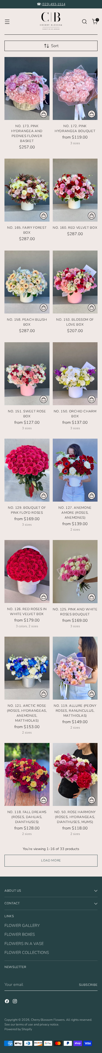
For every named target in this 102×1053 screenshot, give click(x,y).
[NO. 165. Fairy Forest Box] (27, 190)
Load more (51, 860)
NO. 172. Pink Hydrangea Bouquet (75, 128)
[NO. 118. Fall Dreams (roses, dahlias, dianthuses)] (27, 774)
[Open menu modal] (7, 22)
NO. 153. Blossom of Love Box (75, 322)
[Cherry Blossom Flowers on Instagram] (15, 1002)
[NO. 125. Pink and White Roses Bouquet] (75, 571)
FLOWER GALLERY (22, 925)
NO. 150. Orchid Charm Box (75, 414)
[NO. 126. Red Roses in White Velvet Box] (27, 571)
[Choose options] (92, 114)
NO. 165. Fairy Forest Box (27, 230)
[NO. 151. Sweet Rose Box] (27, 373)
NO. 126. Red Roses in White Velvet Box (27, 611)
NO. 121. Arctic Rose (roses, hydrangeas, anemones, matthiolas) (27, 713)
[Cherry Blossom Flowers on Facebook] (7, 1002)
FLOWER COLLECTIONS (26, 952)
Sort (54, 46)
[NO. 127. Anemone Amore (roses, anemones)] (75, 470)
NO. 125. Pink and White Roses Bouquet (75, 612)
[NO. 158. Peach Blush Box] (27, 282)
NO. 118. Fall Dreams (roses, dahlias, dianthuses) (27, 817)
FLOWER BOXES (19, 934)
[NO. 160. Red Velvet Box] (75, 190)
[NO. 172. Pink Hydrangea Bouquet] (75, 88)
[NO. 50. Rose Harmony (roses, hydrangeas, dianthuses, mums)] (75, 774)
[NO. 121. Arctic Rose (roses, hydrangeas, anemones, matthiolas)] (27, 668)
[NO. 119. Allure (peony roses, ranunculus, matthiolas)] (75, 668)
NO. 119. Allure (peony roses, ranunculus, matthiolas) (75, 711)
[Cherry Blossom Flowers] (51, 21)
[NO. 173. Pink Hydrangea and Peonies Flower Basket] (27, 88)
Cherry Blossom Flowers (48, 1020)
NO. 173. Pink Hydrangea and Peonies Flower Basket (27, 133)
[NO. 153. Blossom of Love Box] (75, 282)
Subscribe (88, 985)
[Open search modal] (84, 22)
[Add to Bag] (44, 114)
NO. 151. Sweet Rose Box (27, 414)
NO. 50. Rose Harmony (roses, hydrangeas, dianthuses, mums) (75, 817)
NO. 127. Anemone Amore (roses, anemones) (75, 513)
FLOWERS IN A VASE (24, 943)
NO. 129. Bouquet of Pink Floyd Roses (27, 510)
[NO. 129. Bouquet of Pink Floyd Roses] (27, 470)
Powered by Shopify (18, 1029)
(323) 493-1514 (53, 4)
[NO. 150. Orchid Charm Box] (75, 373)
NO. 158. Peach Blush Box (27, 322)
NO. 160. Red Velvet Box (75, 228)
